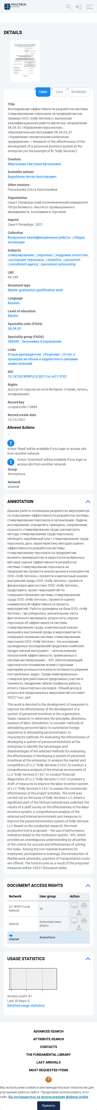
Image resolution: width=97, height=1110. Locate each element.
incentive (54, 260)
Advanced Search (48, 1031)
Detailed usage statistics (25, 1005)
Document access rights (35, 885)
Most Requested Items (48, 1070)
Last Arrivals (48, 1062)
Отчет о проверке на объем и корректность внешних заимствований (43, 359)
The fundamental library (48, 1054)
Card (59, 92)
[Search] (68, 6)
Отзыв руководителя (24, 354)
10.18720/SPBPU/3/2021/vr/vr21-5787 (37, 376)
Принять (48, 1105)
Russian (14, 303)
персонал (45, 255)
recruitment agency (23, 264)
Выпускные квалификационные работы (39, 237)
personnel (72, 260)
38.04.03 (14, 328)
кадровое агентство (72, 255)
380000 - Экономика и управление (34, 341)
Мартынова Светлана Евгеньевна (34, 164)
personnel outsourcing (59, 264)
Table (43, 92)
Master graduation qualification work (35, 290)
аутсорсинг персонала (26, 260)
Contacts (48, 1047)
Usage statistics (26, 958)
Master (13, 315)
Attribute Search (48, 1039)
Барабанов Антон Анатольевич (32, 176)
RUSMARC (79, 92)
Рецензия (52, 354)
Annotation (20, 501)
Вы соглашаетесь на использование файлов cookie (48, 1097)
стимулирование (21, 255)
